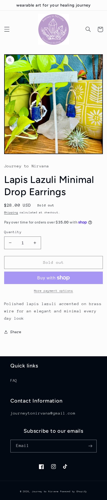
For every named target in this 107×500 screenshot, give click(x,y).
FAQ (13, 380)
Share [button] (16, 332)
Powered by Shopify (73, 491)
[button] (7, 29)
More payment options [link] (53, 291)
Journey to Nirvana (46, 491)
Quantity (13, 232)
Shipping (11, 212)
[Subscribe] (90, 446)
